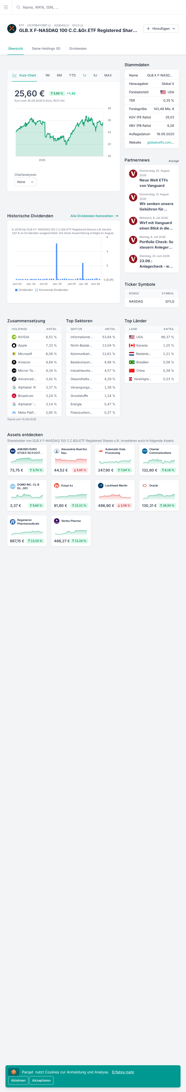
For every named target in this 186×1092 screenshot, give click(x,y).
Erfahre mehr (123, 1072)
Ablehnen (18, 1080)
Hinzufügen (161, 28)
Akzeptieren (41, 1080)
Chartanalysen (25, 174)
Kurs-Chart (27, 75)
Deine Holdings (46, 48)
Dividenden (78, 48)
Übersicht (15, 48)
